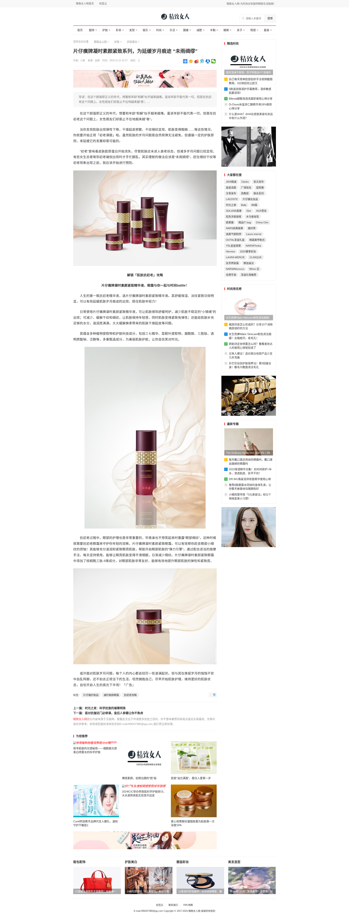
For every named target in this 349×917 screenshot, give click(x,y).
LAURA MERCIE (235, 257)
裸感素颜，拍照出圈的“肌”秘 (139, 778)
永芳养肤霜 (232, 263)
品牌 (97, 60)
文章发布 (231, 193)
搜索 (270, 18)
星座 (266, 30)
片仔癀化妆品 (250, 199)
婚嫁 (226, 30)
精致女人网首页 (85, 3)
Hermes (230, 251)
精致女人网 (100, 41)
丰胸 (212, 30)
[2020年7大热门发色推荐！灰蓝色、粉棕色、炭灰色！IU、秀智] (252, 880)
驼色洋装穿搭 (233, 216)
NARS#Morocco (235, 268)
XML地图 (188, 905)
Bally (243, 204)
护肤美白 (132, 41)
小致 (82, 60)
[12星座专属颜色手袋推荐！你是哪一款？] (97, 880)
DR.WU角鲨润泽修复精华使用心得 (250, 479)
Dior (248, 210)
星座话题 (231, 187)
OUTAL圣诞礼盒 (235, 239)
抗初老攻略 (130, 695)
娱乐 (145, 30)
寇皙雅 (260, 187)
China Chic (262, 222)
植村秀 (252, 228)
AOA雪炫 (261, 210)
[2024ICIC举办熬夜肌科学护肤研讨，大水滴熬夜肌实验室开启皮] (145, 786)
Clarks (245, 181)
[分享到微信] (213, 61)
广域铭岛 (246, 187)
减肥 (199, 30)
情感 (253, 30)
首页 (80, 30)
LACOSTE (232, 199)
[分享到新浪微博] (196, 61)
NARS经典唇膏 (234, 228)
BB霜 (254, 204)
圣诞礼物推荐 (248, 274)
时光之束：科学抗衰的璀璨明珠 (105, 708)
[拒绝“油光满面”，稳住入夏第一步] (194, 757)
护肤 (105, 30)
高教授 (245, 193)
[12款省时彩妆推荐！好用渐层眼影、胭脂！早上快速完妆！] (200, 880)
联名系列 (259, 193)
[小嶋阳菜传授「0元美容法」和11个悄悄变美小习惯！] (149, 880)
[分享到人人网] (208, 61)
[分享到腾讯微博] (202, 61)
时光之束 (231, 204)
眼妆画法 (249, 263)
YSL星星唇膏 (233, 245)
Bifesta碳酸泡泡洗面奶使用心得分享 (250, 98)
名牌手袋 (231, 274)
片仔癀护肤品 (91, 695)
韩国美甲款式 (257, 239)
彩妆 (118, 30)
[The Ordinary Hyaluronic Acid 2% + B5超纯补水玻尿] (248, 442)
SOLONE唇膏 (234, 210)
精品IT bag (244, 222)
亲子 (239, 30)
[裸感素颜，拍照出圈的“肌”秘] (145, 757)
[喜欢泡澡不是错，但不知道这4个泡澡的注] (248, 61)
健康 (185, 30)
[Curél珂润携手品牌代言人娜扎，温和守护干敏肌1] (96, 801)
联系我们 (173, 905)
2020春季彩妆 (248, 251)
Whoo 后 (254, 268)
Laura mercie (253, 234)
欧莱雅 (230, 222)
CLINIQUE (256, 257)
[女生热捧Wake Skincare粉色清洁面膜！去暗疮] (248, 306)
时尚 (159, 30)
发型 (132, 30)
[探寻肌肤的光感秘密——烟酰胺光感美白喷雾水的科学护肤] (96, 742)
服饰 (91, 30)
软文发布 (259, 181)
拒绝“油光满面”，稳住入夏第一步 (191, 778)
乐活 (172, 30)
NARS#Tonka (253, 245)
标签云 (103, 3)
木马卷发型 (252, 216)
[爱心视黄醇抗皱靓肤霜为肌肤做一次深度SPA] (194, 801)
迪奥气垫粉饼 (233, 234)
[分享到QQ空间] (191, 61)
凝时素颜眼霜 (111, 695)
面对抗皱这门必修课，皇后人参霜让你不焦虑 (114, 713)
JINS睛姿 (231, 181)
